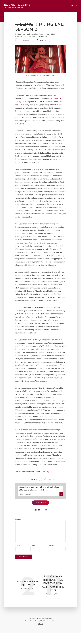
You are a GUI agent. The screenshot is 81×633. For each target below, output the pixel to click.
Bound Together (18, 5)
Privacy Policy (29, 621)
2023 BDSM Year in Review (28, 583)
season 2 (40, 102)
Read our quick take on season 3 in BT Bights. (33, 472)
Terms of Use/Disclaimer (42, 621)
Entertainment (31, 36)
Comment (19, 519)
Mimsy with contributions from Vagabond (31, 34)
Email (34, 545)
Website (52, 545)
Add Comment (43, 36)
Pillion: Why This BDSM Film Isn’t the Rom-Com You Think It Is (53, 583)
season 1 (44, 150)
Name (17, 545)
